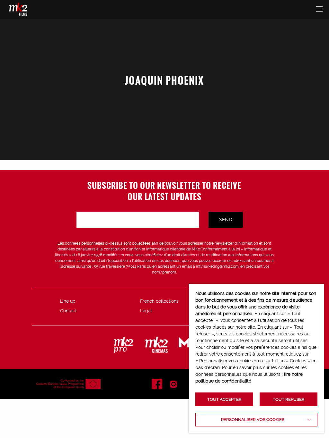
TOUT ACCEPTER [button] (224, 399)
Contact (68, 310)
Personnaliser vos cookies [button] (252, 419)
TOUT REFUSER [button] (289, 399)
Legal (146, 310)
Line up (68, 301)
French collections (159, 301)
